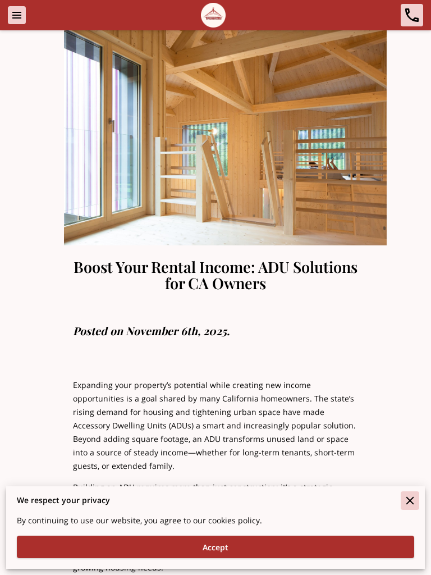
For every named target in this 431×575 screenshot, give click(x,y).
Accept (215, 547)
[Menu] (17, 15)
